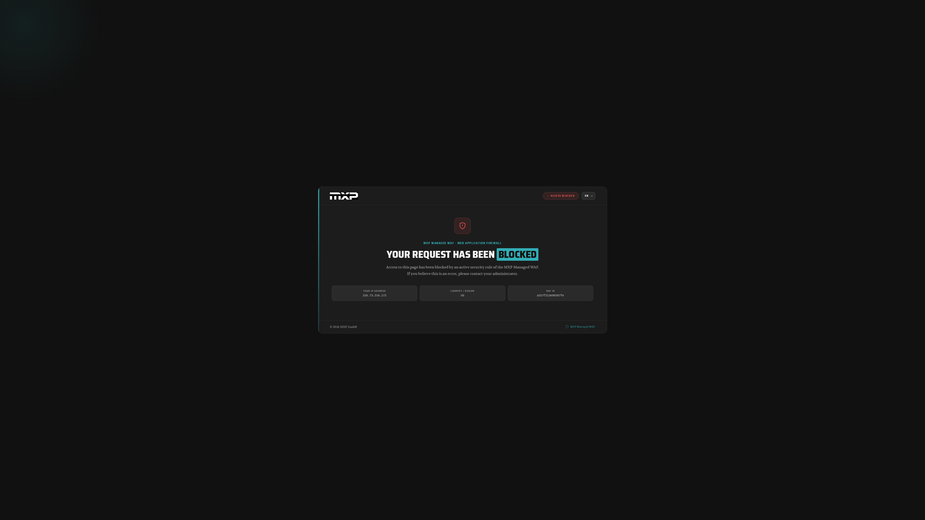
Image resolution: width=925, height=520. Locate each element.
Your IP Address (374, 291)
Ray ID (550, 291)
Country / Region (462, 291)
